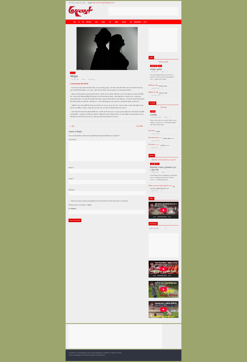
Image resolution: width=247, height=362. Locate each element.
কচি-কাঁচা (124, 22)
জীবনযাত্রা (88, 22)
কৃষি (131, 22)
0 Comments (91, 79)
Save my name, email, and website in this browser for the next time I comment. (99, 201)
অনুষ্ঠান (152, 164)
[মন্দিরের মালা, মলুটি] (153, 92)
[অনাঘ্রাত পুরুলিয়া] (163, 62)
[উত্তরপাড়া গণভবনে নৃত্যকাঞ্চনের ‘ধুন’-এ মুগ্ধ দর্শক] (164, 160)
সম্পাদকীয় (153, 111)
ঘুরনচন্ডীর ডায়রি (153, 66)
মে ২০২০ (72, 73)
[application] (163, 210)
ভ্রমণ (96, 22)
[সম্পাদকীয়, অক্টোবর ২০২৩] (155, 138)
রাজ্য (75, 22)
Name (71, 168)
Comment (73, 139)
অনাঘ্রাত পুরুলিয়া (156, 69)
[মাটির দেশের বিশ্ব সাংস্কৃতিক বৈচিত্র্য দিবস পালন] (160, 186)
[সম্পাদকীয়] (164, 107)
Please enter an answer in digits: (80, 205)
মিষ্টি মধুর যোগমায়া (163, 86)
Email (71, 179)
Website (71, 190)
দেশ (79, 22)
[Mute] (173, 217)
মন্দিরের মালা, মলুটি (163, 93)
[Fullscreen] (176, 217)
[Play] (151, 217)
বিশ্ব (83, 22)
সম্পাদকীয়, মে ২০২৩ (164, 145)
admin (83, 79)
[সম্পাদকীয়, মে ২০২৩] (154, 144)
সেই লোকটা (140, 126)
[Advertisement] (143, 11)
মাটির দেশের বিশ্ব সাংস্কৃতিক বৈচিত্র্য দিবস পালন (103, 3)
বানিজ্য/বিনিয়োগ (137, 22)
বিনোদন (103, 22)
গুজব (71, 126)
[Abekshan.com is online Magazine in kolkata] (70, 22)
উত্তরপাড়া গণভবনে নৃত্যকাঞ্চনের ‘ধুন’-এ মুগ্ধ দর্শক (163, 168)
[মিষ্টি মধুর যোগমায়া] (153, 85)
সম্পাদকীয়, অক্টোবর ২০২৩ (168, 138)
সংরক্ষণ (145, 22)
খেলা (110, 22)
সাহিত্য (116, 22)
